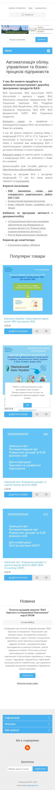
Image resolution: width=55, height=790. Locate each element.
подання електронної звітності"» (25, 231)
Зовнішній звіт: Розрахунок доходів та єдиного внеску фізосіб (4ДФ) (25, 483)
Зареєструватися (17, 8)
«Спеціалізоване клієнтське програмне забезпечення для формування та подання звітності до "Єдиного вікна (28, 224)
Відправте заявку (14, 121)
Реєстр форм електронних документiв (27, 235)
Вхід (30, 8)
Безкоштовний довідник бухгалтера (26, 201)
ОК (27, 405)
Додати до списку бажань (46, 331)
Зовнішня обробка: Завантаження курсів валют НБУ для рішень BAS (26, 320)
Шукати (42, 39)
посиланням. (22, 181)
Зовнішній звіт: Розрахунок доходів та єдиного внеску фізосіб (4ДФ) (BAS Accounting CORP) (25, 565)
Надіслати (40, 769)
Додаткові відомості (28, 410)
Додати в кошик (18, 331)
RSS (27, 747)
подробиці (27, 676)
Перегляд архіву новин (27, 683)
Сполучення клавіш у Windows (24, 245)
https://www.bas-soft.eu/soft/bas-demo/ (22, 169)
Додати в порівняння (36, 331)
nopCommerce (32, 785)
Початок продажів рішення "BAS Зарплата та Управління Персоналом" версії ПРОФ (27, 613)
